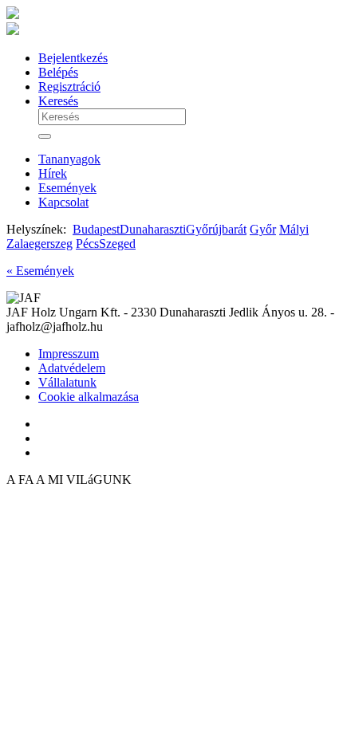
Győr (263, 229)
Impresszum (68, 353)
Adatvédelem (71, 368)
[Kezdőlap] (12, 30)
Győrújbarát (216, 229)
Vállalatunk (67, 382)
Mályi (294, 229)
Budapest (96, 229)
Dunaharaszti (153, 229)
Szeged (117, 243)
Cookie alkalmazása (88, 396)
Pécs (87, 243)
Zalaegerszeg (39, 243)
